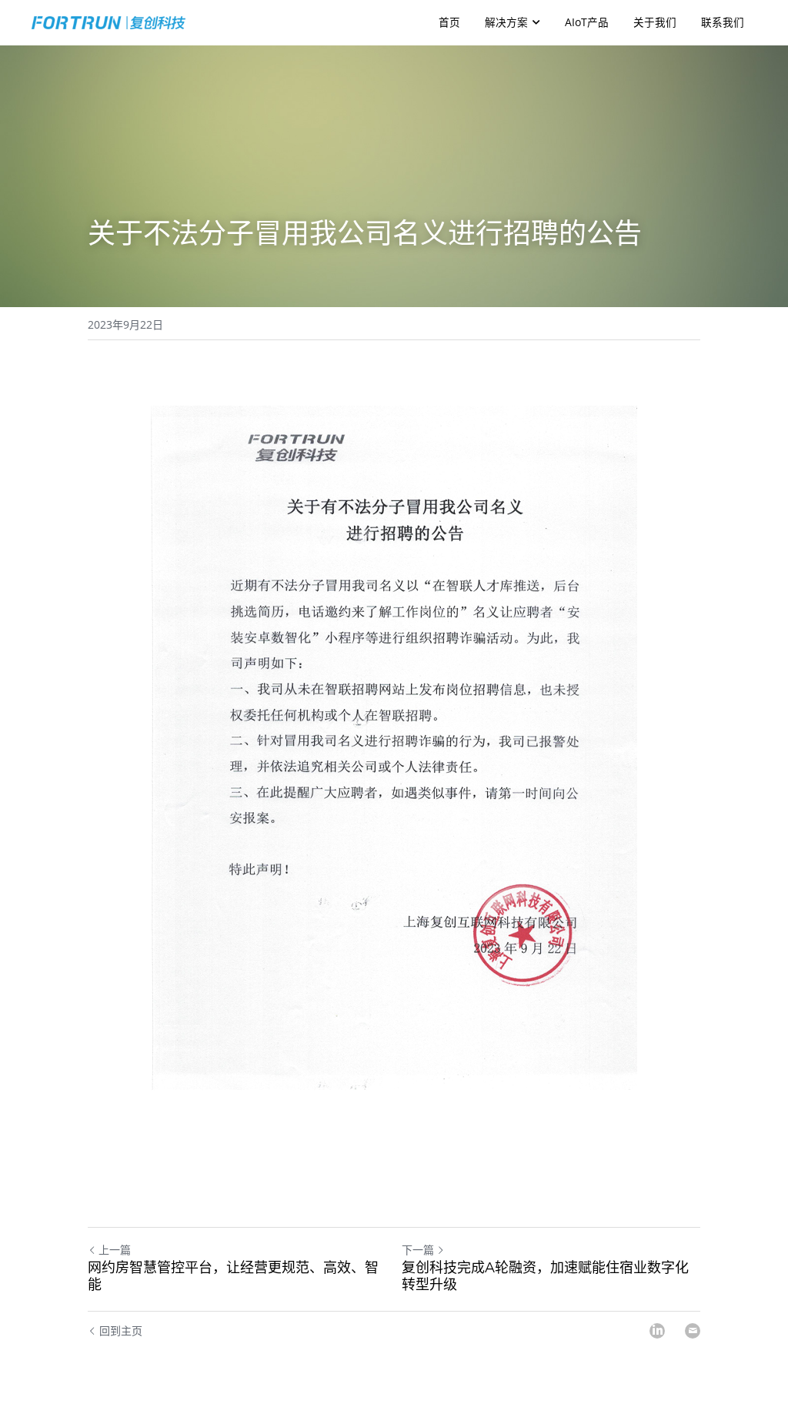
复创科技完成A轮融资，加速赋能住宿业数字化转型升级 (545, 1276)
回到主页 (120, 1330)
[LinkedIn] (657, 1331)
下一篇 (418, 1249)
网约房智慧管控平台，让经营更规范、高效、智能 (233, 1276)
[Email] (692, 1331)
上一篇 (114, 1249)
